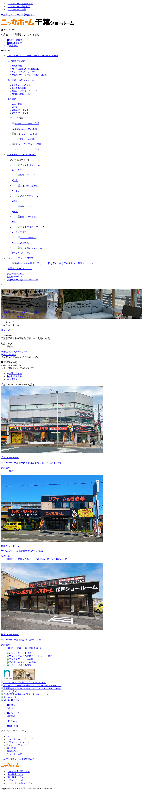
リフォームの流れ (22, 85)
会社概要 (17, 104)
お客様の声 (16, 276)
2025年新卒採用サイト (19, 771)
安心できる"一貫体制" (24, 72)
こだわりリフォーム (21, 258)
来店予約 (13, 45)
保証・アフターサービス (25, 91)
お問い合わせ (15, 40)
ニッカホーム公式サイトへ (14, 317)
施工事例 (15, 274)
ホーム (10, 736)
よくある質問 (20, 88)
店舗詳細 (6, 330)
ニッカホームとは (16, 61)
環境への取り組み (22, 94)
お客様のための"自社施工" (26, 69)
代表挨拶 (17, 66)
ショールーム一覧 (17, 9)
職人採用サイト (15, 777)
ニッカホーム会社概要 (19, 6)
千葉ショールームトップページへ (18, 312)
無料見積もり (15, 42)
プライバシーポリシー (19, 780)
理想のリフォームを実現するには (30, 75)
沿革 (15, 107)
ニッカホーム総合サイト (20, 3)
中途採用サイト (21, 113)
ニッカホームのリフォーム (32, 55)
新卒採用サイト (21, 110)
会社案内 (12, 99)
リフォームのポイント (21, 154)
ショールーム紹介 (22, 279)
